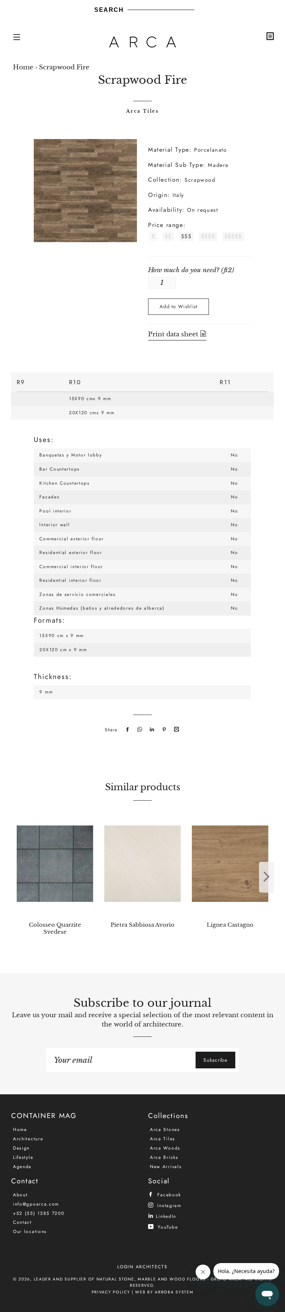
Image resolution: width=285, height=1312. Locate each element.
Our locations (30, 1231)
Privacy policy (111, 1292)
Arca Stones (165, 1129)
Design (21, 1148)
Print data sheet (174, 334)
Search (109, 10)
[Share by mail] (175, 729)
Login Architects (142, 1266)
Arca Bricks (164, 1157)
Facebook (168, 1194)
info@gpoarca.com (36, 1204)
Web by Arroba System (164, 1292)
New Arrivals (165, 1166)
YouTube (167, 1227)
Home (23, 67)
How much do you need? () (191, 270)
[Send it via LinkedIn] (151, 729)
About (20, 1194)
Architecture (28, 1138)
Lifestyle (23, 1157)
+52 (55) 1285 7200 (39, 1213)
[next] (266, 877)
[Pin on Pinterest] (163, 729)
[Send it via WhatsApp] (139, 729)
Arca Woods (165, 1148)
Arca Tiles (142, 111)
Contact (22, 1222)
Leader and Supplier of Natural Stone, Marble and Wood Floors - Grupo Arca (138, 1279)
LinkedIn (165, 1216)
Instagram (168, 1205)
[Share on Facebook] (126, 729)
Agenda (22, 1166)
